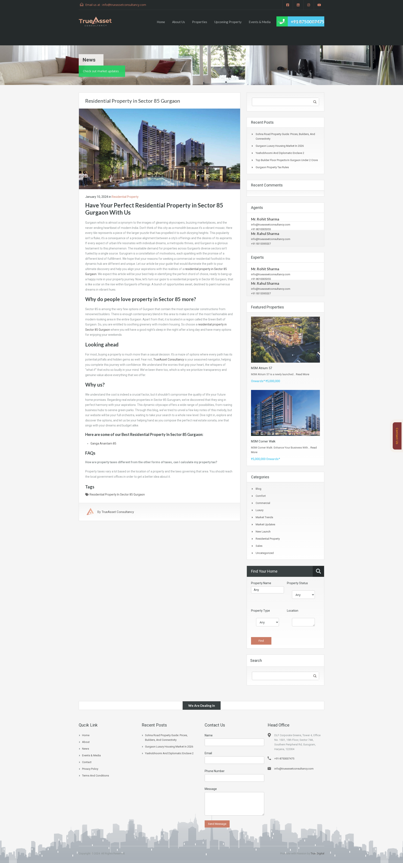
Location (292, 610)
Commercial (263, 503)
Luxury (259, 510)
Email (208, 753)
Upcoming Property (228, 22)
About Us (178, 22)
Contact (298, 22)
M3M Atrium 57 (261, 368)
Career (316, 22)
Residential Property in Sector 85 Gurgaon (117, 494)
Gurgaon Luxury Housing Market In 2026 (280, 145)
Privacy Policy (90, 768)
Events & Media (260, 22)
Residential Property (125, 196)
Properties (199, 22)
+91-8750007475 (284, 758)
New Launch (263, 531)
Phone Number (215, 771)
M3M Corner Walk (263, 441)
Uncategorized (265, 553)
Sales (259, 545)
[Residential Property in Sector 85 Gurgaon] (159, 148)
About (86, 742)
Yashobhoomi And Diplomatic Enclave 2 (280, 153)
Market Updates (265, 524)
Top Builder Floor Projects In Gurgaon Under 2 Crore (287, 160)
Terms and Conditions (95, 775)
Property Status (297, 583)
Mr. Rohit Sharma (265, 219)
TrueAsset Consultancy (168, 359)
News (281, 22)
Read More (302, 374)
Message (211, 789)
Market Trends (264, 517)
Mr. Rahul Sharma (265, 233)
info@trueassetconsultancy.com (124, 5)
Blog (258, 488)
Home (161, 22)
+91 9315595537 (261, 243)
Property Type (260, 610)
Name (209, 735)
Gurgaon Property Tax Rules (272, 167)
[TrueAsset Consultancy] (99, 21)
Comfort (261, 495)
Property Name (261, 583)
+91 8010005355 (261, 229)
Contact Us (397, 436)
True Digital (317, 853)
